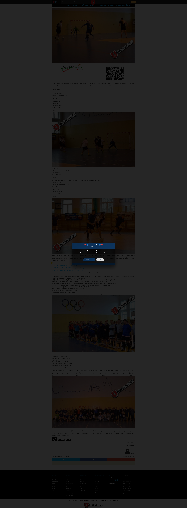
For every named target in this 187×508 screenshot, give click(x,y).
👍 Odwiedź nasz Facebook (89, 259)
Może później (100, 259)
